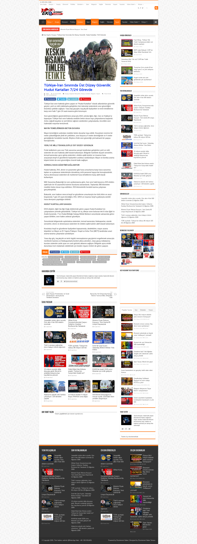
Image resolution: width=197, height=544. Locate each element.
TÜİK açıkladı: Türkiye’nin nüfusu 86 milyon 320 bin (77, 347)
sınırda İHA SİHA (69, 262)
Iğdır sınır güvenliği (88, 257)
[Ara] (156, 8)
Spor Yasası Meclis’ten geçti (143, 362)
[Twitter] (143, 8)
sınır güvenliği (103, 259)
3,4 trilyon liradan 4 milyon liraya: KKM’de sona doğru (78, 396)
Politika (72, 4)
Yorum (151, 310)
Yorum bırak (107, 93)
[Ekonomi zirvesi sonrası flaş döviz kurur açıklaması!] (127, 327)
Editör (47, 93)
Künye (140, 4)
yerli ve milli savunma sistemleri (55, 264)
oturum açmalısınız (76, 414)
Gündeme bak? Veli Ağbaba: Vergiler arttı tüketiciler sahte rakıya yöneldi (143, 354)
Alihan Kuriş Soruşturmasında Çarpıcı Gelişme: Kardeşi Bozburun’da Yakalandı (77, 323)
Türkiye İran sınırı (84, 262)
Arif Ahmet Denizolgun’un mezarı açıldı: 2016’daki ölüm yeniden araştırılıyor (103, 396)
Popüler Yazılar (127, 310)
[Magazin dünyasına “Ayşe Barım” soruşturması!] (127, 391)
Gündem (80, 4)
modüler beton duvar (70, 259)
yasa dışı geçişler (99, 262)
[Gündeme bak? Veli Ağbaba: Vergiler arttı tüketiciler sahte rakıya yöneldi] (127, 354)
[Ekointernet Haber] (52, 11)
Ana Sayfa (43, 4)
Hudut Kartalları (72, 257)
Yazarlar (122, 4)
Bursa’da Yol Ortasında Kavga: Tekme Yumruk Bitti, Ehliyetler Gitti (101, 294)
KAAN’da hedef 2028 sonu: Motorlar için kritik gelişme (102, 370)
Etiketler (143, 310)
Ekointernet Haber (122, 540)
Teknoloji (108, 4)
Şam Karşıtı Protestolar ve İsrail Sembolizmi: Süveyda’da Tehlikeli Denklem (57, 294)
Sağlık (101, 4)
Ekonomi (65, 4)
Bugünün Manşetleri (74, 93)
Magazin (94, 4)
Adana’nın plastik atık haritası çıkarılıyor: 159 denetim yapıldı (55, 396)
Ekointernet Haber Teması (146, 540)
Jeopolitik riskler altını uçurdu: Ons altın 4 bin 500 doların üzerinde (55, 322)
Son (136, 310)
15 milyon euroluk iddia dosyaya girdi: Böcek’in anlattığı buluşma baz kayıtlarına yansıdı (52, 372)
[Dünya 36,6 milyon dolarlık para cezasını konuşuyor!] (127, 317)
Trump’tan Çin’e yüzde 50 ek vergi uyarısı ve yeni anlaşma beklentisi (143, 69)
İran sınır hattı (104, 257)
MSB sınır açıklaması (88, 259)
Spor (87, 4)
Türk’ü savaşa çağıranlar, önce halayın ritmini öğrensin (54, 346)
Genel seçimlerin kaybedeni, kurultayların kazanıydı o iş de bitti (144, 400)
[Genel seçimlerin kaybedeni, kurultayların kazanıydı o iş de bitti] (127, 401)
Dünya (51, 4)
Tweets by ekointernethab (129, 437)
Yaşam (115, 4)
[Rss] (138, 8)
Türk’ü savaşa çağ (65, 29)
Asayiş (58, 4)
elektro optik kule (56, 257)
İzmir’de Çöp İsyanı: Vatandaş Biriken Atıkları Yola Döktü (103, 348)
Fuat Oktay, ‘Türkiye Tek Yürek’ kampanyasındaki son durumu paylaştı (143, 42)
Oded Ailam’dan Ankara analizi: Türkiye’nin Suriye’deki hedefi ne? (77, 371)
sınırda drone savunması (52, 262)
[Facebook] (140, 8)
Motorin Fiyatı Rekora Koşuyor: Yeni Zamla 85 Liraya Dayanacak (101, 322)
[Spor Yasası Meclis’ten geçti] (127, 364)
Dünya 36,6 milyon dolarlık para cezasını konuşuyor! (148, 459)
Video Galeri (131, 4)
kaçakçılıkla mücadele (51, 259)
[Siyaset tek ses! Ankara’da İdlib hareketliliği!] (127, 345)
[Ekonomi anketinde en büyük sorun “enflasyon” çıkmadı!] (127, 336)
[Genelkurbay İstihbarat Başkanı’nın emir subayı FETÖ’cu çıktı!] (127, 381)
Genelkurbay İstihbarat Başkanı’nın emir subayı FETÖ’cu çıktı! (142, 380)
